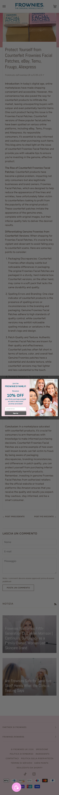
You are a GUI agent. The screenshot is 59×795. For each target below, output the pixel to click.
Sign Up (15, 413)
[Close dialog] (55, 380)
